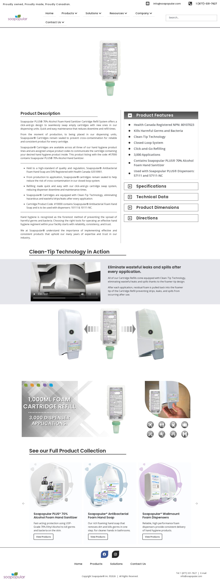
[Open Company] (151, 13)
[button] (23, 503)
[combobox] (191, 18)
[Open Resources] (126, 13)
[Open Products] (76, 13)
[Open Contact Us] (63, 22)
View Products (43, 536)
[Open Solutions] (100, 13)
